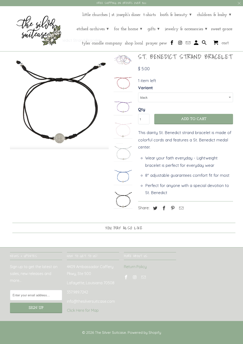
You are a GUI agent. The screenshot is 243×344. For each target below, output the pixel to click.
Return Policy (135, 266)
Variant (145, 87)
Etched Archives (93, 29)
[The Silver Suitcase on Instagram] (180, 44)
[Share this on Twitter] (154, 208)
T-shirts (149, 15)
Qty (141, 109)
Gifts (153, 29)
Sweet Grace (221, 29)
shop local (134, 43)
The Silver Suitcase (110, 332)
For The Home (128, 29)
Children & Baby (214, 15)
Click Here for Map (83, 310)
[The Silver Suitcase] (36, 28)
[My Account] (196, 44)
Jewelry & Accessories (186, 29)
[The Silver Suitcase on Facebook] (172, 44)
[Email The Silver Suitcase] (188, 44)
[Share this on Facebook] (163, 208)
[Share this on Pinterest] (172, 208)
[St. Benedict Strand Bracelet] (59, 100)
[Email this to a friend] (180, 208)
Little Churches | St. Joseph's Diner (111, 15)
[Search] (204, 44)
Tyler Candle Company (102, 43)
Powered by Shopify (144, 332)
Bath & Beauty (176, 15)
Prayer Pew (156, 43)
